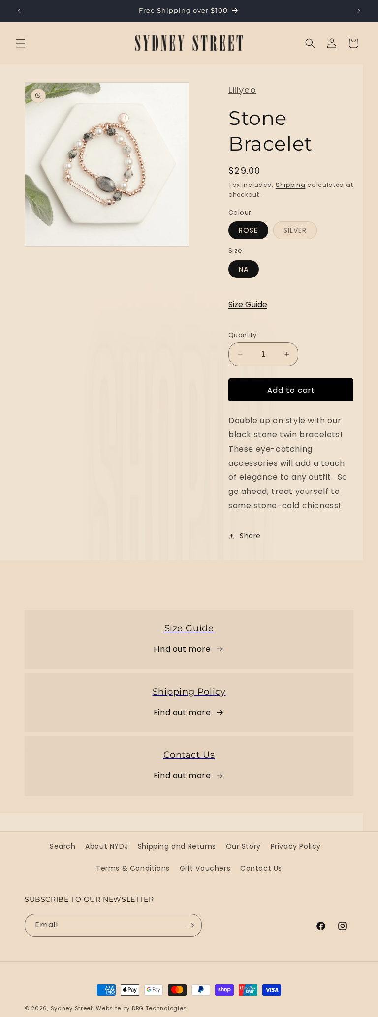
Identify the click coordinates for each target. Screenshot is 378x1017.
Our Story (243, 846)
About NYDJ (106, 846)
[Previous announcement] (19, 11)
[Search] (310, 43)
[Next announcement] (359, 11)
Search (63, 846)
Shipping (291, 185)
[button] (21, 43)
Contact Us (261, 868)
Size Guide (247, 304)
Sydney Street (72, 1008)
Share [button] (250, 536)
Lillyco (242, 90)
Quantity (242, 334)
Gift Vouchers (205, 868)
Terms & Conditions (133, 868)
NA (244, 269)
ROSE (248, 230)
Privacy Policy (296, 846)
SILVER (300, 232)
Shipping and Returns (177, 846)
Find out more (182, 649)
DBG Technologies (159, 1008)
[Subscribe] (190, 925)
